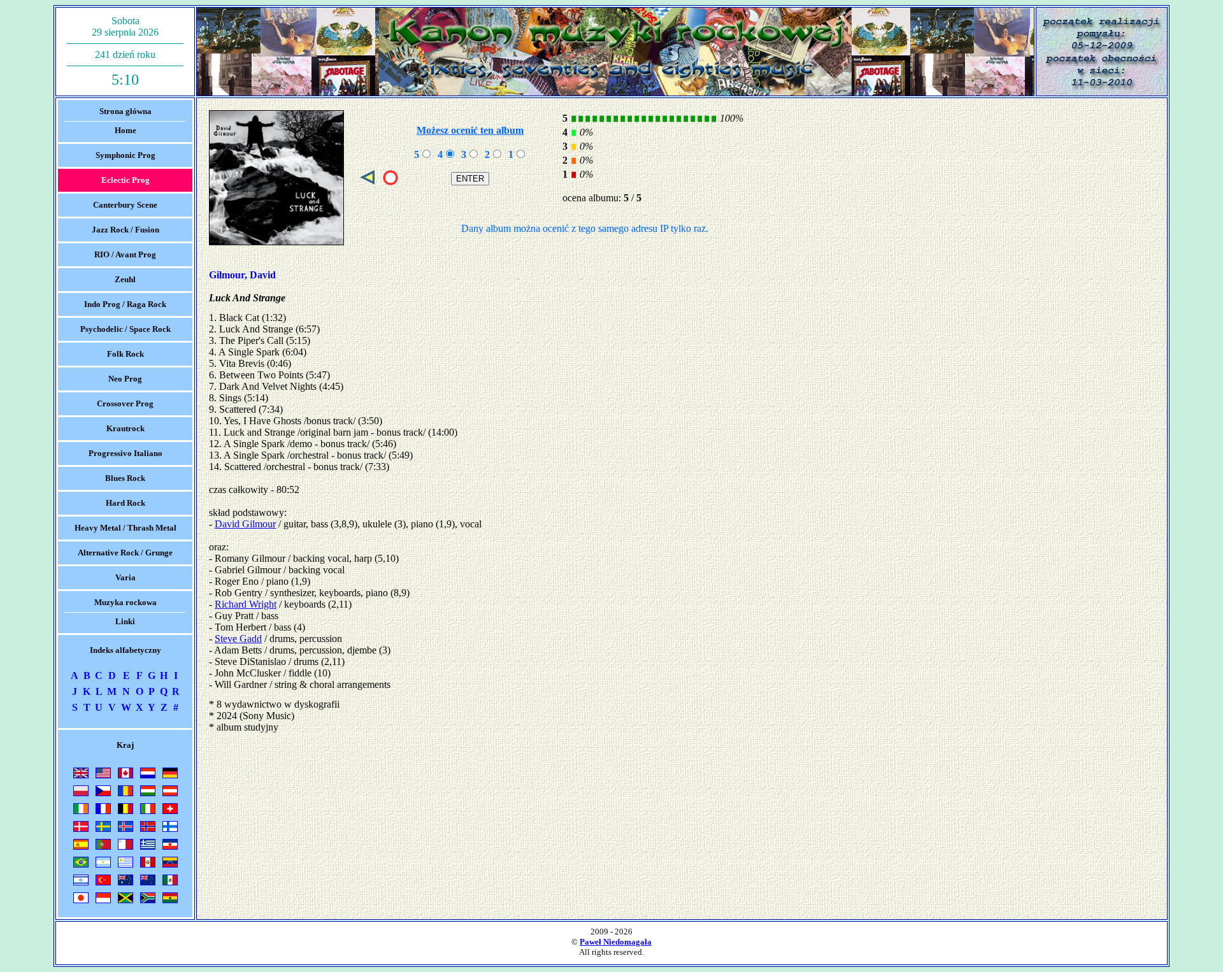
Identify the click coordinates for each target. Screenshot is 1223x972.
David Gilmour (245, 523)
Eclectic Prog (125, 180)
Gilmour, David (242, 274)
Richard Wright (245, 604)
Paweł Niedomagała (616, 942)
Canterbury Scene (125, 205)
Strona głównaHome (125, 120)
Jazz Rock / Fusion (125, 229)
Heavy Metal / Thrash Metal (125, 527)
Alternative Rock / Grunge (125, 552)
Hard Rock (125, 503)
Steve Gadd (238, 638)
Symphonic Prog (125, 155)
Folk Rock (125, 354)
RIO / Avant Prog (125, 254)
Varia (125, 577)
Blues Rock (125, 478)
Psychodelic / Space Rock (125, 329)
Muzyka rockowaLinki (125, 611)
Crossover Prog (125, 403)
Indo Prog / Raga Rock (125, 304)
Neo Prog (125, 378)
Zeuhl (125, 279)
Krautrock (125, 428)
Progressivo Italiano (125, 453)
